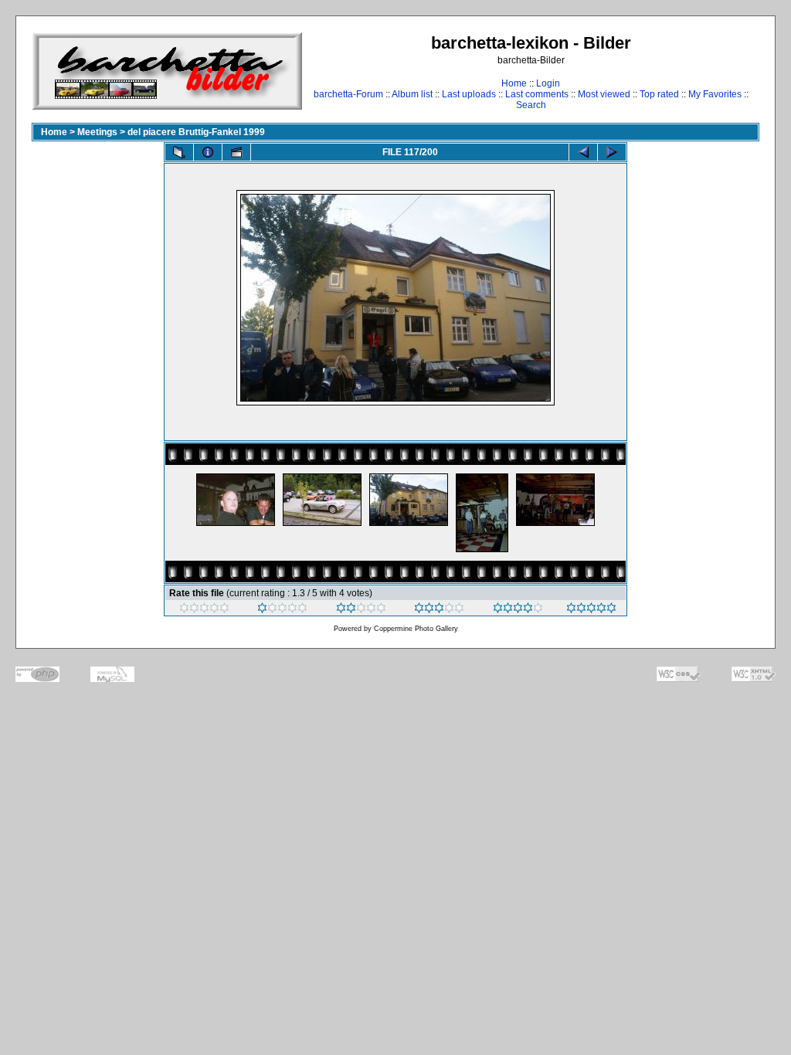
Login (548, 83)
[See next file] (612, 152)
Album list (412, 94)
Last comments (537, 94)
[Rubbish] (204, 610)
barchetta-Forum (348, 94)
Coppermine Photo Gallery (416, 629)
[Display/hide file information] (208, 152)
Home (514, 83)
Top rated (659, 94)
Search (531, 105)
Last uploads (469, 94)
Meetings (97, 132)
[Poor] (282, 610)
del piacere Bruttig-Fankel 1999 (196, 132)
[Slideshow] (236, 152)
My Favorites (715, 94)
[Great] (591, 610)
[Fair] (361, 610)
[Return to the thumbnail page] (179, 152)
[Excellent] (518, 610)
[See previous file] (583, 152)
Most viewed (604, 94)
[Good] (439, 610)
